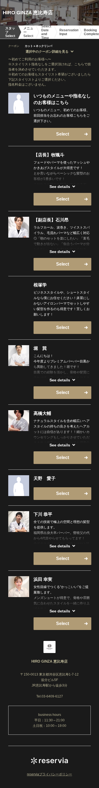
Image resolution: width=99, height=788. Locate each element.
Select (62, 134)
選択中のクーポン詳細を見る (47, 52)
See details (60, 186)
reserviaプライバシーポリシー (49, 774)
